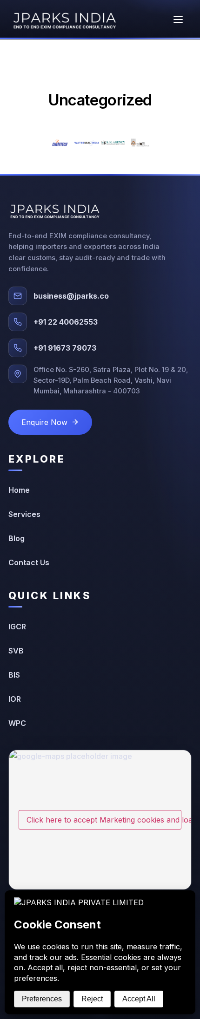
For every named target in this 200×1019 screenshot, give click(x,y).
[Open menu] (178, 19)
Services (24, 514)
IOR (14, 699)
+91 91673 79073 (64, 348)
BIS (14, 674)
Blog (16, 538)
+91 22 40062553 (65, 322)
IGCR (17, 626)
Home (19, 490)
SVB (16, 650)
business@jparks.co (71, 295)
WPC (17, 723)
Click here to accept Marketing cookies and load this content (104, 819)
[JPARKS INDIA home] (64, 19)
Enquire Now (44, 422)
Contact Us (28, 562)
